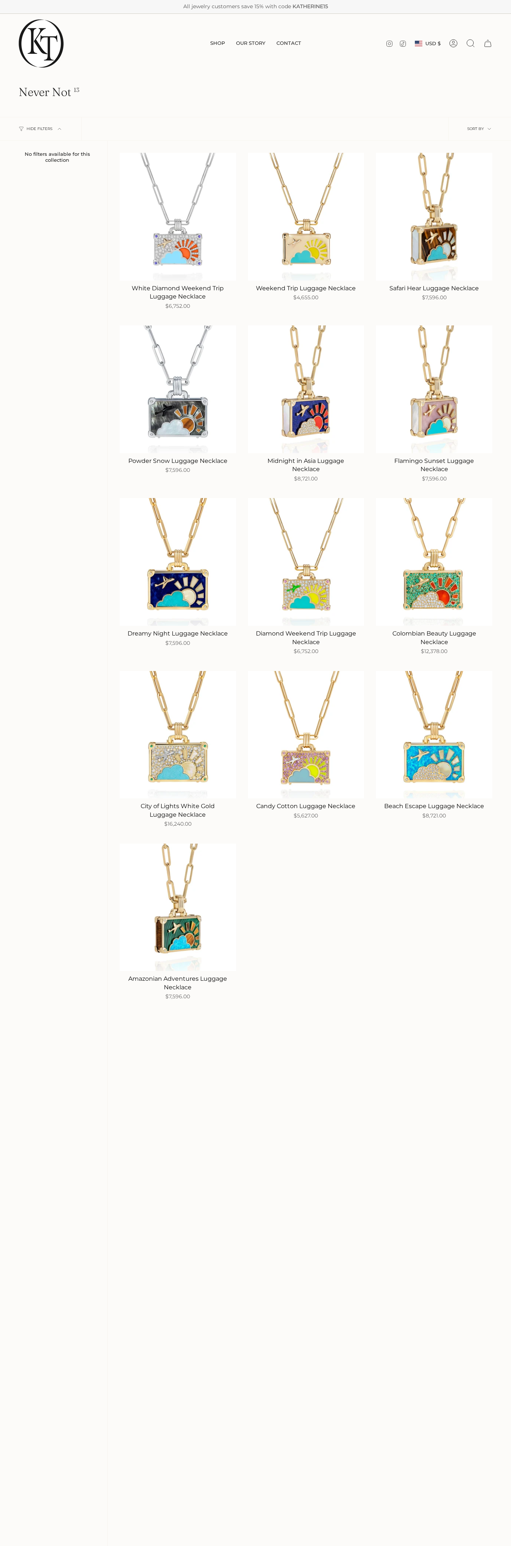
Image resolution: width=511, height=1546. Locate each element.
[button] (217, 43)
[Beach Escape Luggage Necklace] (434, 735)
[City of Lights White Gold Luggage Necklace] (178, 735)
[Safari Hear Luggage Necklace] (434, 217)
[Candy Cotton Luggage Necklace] (306, 735)
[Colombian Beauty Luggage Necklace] (434, 562)
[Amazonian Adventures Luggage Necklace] (178, 907)
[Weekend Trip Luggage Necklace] (306, 217)
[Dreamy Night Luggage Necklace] (178, 562)
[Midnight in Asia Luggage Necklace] (306, 389)
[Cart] (487, 43)
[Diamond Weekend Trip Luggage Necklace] (306, 562)
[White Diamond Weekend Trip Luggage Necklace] (178, 217)
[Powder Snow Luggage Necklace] (178, 389)
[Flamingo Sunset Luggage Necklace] (434, 389)
